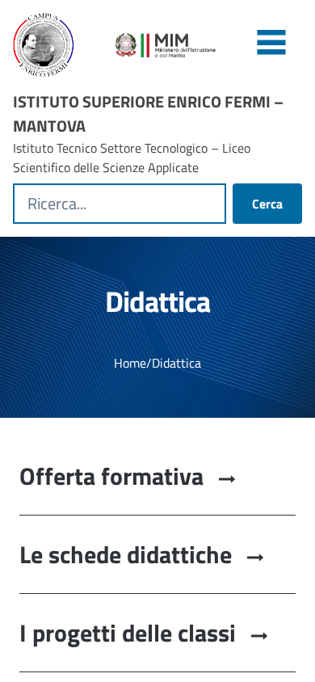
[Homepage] (54, 45)
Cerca (267, 203)
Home (130, 363)
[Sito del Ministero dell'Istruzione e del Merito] (209, 45)
